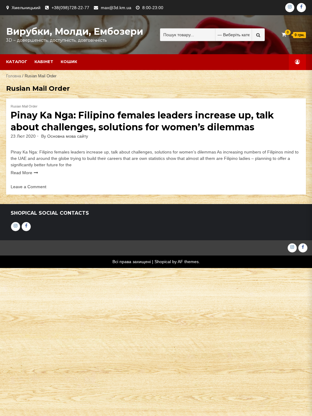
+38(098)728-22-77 (70, 7)
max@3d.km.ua (116, 7)
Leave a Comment (28, 186)
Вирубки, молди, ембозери (74, 31)
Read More (21, 172)
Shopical (162, 261)
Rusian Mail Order (24, 106)
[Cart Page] (284, 34)
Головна (13, 76)
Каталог (16, 61)
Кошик (69, 61)
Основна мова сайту (67, 136)
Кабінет (43, 61)
